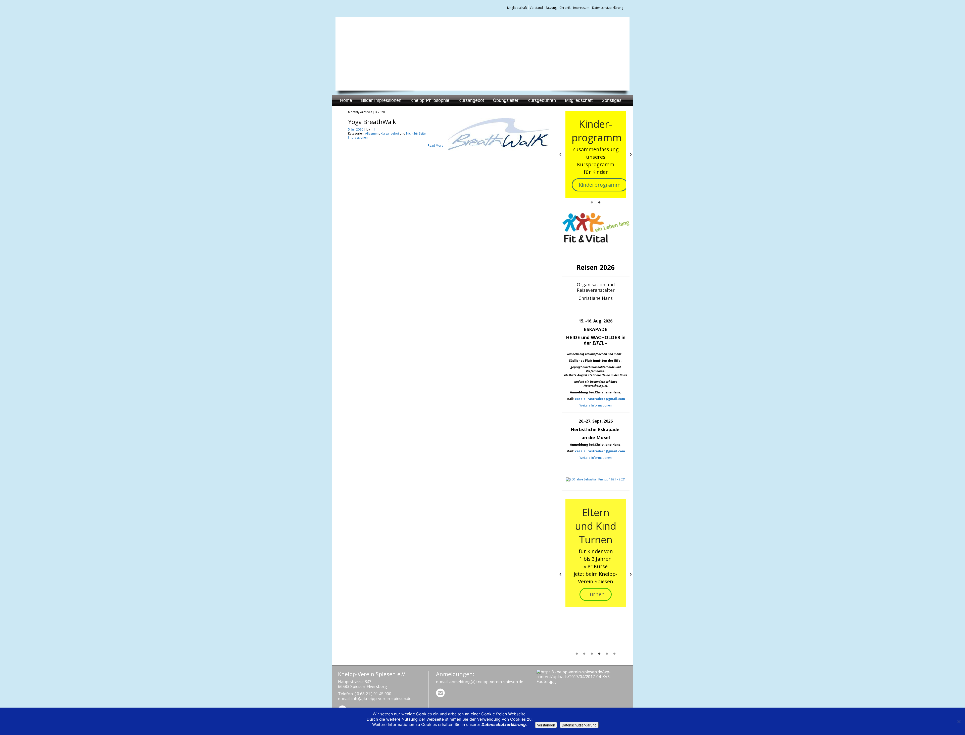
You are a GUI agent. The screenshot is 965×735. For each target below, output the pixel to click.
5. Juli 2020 (356, 129)
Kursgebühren (541, 100)
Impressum (581, 8)
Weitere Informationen (596, 405)
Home (346, 100)
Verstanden (546, 724)
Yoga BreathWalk (372, 121)
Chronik (564, 8)
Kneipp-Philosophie (429, 100)
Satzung (551, 8)
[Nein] (958, 721)
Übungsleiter (505, 100)
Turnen (596, 594)
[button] (560, 154)
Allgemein (372, 133)
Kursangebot (471, 100)
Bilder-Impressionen (381, 100)
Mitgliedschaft (517, 8)
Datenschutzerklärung (607, 8)
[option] (595, 154)
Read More (435, 145)
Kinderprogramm (599, 184)
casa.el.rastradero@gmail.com (600, 399)
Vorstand (536, 8)
